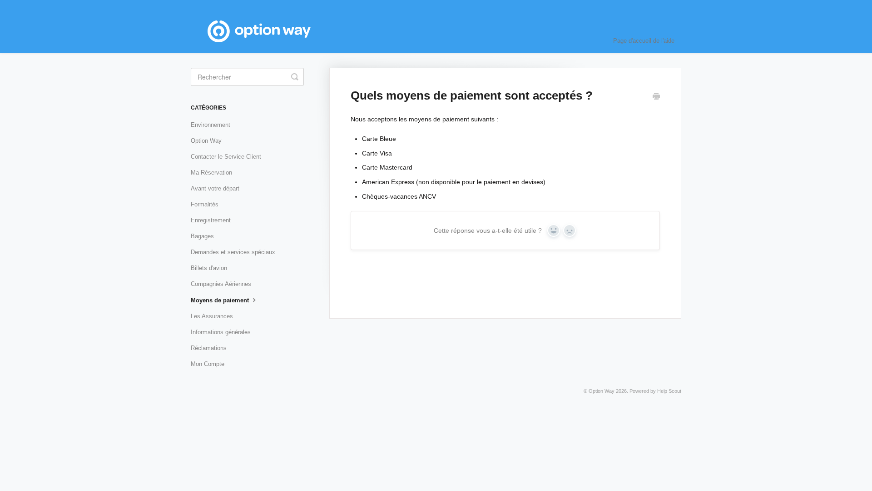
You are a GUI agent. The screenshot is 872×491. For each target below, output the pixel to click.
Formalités (204, 204)
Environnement (210, 124)
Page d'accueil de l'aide (643, 40)
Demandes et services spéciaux (233, 252)
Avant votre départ (215, 188)
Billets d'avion (209, 268)
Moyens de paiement (221, 300)
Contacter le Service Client (226, 156)
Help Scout (669, 391)
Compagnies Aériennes (221, 284)
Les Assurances (212, 316)
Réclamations (209, 348)
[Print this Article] (656, 97)
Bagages (202, 236)
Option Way (206, 140)
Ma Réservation (211, 172)
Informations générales (221, 332)
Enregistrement (211, 220)
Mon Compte (207, 364)
